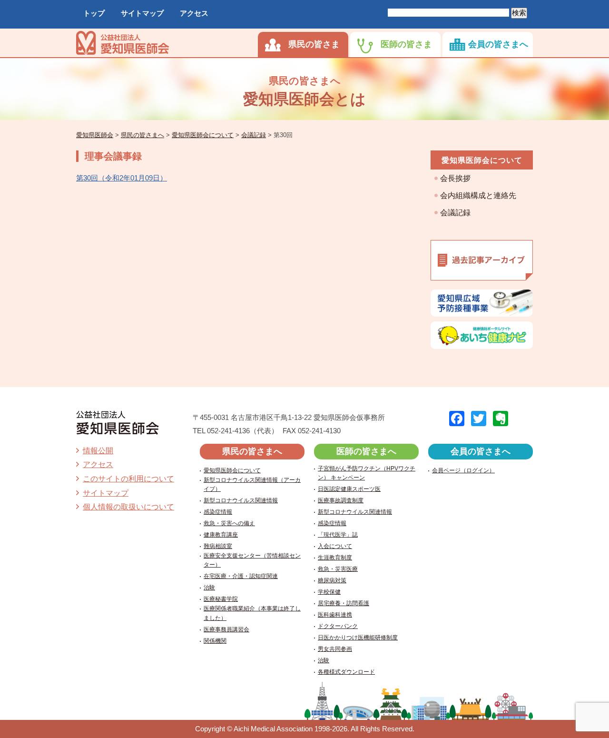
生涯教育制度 (335, 557)
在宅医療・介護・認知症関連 (241, 576)
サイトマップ (142, 13)
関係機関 (215, 641)
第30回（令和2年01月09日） (121, 178)
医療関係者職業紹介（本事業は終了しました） (252, 613)
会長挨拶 (455, 178)
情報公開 (98, 451)
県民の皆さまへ (252, 451)
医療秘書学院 (221, 599)
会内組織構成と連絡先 (478, 195)
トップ (94, 13)
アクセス (194, 13)
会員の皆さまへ (498, 44)
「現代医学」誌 (338, 534)
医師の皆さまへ (366, 451)
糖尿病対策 (332, 580)
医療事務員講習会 (226, 629)
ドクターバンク (338, 626)
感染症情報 (218, 512)
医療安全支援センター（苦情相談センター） (252, 560)
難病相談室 (218, 546)
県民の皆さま (314, 44)
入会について (335, 546)
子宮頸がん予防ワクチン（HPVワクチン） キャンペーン (366, 473)
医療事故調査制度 (340, 500)
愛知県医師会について (482, 160)
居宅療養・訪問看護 (343, 603)
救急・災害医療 (338, 569)
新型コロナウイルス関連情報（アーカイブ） (252, 484)
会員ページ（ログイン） (463, 470)
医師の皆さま (406, 44)
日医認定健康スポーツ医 (349, 489)
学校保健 (329, 591)
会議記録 (455, 213)
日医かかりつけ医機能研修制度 (358, 637)
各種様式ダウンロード (346, 671)
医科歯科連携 (335, 614)
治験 (209, 587)
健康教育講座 (221, 534)
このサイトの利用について (128, 479)
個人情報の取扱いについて (128, 507)
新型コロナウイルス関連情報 (241, 500)
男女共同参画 (335, 649)
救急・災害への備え (229, 523)
